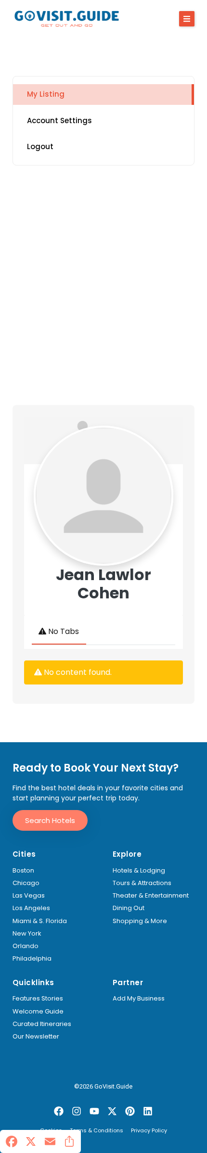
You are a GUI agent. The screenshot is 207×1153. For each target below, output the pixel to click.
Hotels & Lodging (139, 870)
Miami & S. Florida (40, 921)
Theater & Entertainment (151, 896)
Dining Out (128, 908)
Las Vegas (29, 896)
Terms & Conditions (96, 1131)
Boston (23, 870)
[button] (186, 18)
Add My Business (139, 998)
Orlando (26, 946)
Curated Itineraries (42, 1024)
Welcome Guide (38, 1011)
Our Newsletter (36, 1036)
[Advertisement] (103, 285)
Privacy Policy (149, 1131)
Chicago (26, 883)
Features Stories (38, 998)
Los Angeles (31, 908)
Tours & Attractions (142, 883)
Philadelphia (32, 959)
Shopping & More (140, 921)
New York (27, 934)
